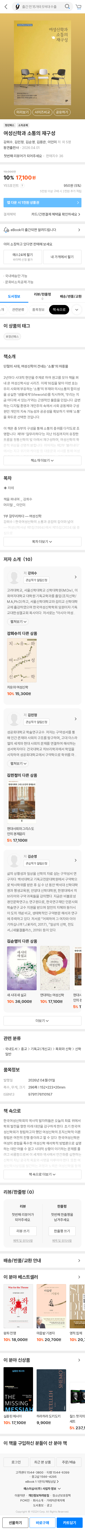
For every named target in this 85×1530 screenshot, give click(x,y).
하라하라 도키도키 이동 (51, 1399)
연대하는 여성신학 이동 (55, 977)
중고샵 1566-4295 (44, 1476)
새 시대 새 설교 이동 (22, 977)
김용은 (41, 142)
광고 (49, 1505)
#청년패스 (12, 336)
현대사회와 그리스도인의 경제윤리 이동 (22, 811)
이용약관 (20, 1495)
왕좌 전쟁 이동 (18, 1315)
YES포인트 (11, 185)
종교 (24, 1049)
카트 (79, 7)
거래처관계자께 (56, 1500)
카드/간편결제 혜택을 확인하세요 (54, 214)
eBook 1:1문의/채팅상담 (40, 1481)
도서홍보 (38, 1505)
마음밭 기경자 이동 (51, 1315)
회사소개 (38, 1500)
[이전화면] (6, 6)
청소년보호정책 (61, 1495)
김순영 (30, 142)
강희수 (8, 142)
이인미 (52, 142)
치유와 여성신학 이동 (22, 669)
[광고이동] (67, 6)
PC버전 (25, 1500)
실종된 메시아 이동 (18, 1398)
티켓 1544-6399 (58, 1472)
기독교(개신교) (41, 1049)
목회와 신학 (63, 1049)
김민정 (19, 142)
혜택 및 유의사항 (23, 1240)
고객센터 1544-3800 (29, 1472)
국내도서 (11, 1049)
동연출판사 (11, 147)
